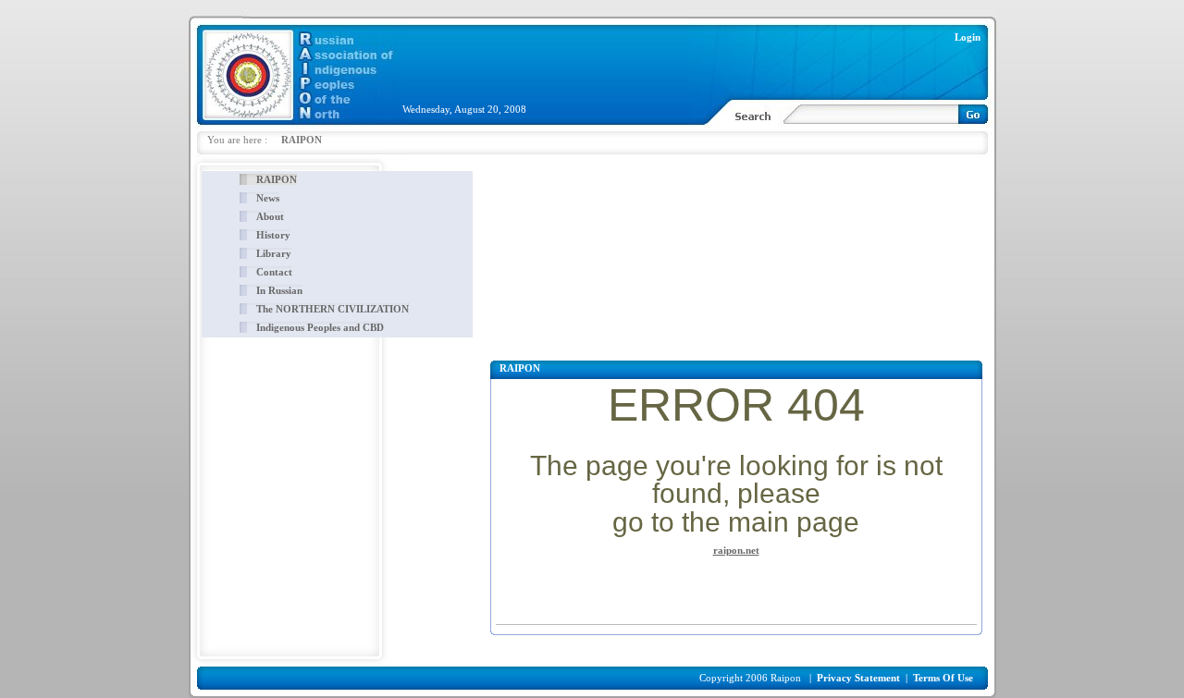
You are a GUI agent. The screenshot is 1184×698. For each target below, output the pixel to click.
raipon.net (736, 550)
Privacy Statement (858, 677)
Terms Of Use (943, 677)
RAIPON (301, 139)
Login (967, 37)
